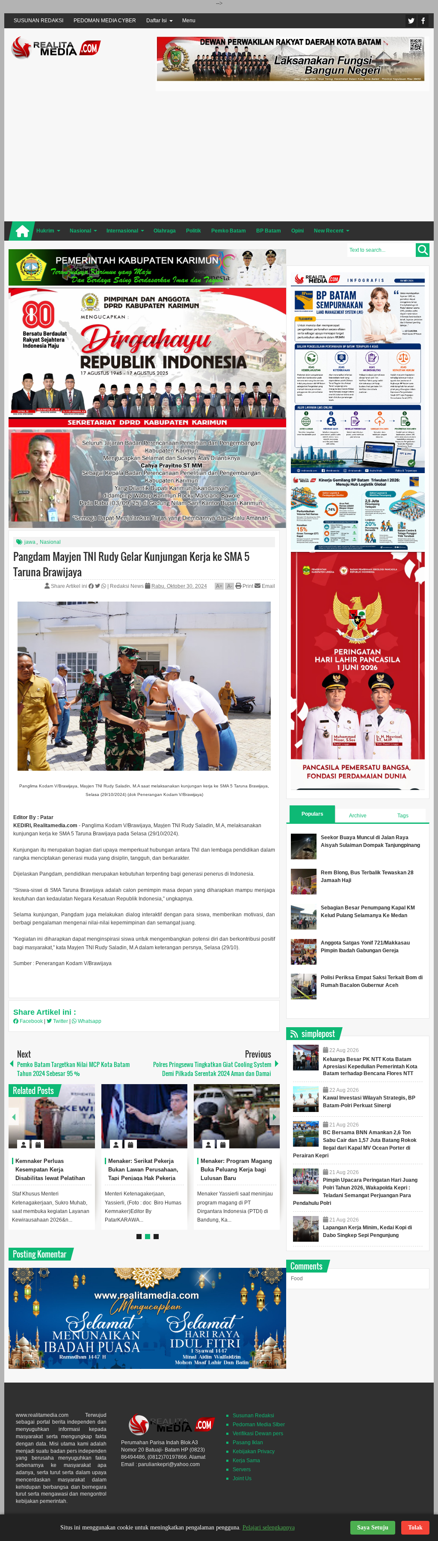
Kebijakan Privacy (254, 1452)
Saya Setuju (372, 1527)
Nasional (50, 542)
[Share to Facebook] (63, 1123)
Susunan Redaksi (253, 1416)
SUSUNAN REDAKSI (38, 21)
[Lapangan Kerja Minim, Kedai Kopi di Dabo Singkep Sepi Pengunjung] (306, 1229)
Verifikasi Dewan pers (258, 1434)
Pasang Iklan (248, 1443)
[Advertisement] (292, 155)
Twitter (411, 21)
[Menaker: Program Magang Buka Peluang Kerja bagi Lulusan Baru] (237, 1116)
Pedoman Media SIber (259, 1425)
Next (274, 1116)
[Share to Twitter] (74, 1123)
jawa (30, 542)
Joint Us (242, 1478)
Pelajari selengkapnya (269, 1527)
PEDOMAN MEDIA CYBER (105, 21)
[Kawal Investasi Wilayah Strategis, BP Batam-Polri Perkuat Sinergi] (306, 1099)
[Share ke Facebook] (92, 586)
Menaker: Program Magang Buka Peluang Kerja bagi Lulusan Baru (236, 1169)
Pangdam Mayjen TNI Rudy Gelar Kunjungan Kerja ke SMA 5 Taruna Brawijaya (131, 563)
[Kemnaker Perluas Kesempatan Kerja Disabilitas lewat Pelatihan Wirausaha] (52, 1116)
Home (21, 231)
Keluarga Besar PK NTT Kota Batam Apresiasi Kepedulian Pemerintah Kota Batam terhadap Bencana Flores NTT (370, 1066)
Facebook (423, 21)
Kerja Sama (246, 1461)
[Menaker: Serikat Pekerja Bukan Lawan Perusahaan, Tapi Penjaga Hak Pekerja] (144, 1116)
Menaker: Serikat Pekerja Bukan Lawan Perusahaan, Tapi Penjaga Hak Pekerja (143, 1169)
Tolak (415, 1527)
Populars (312, 814)
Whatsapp (89, 1021)
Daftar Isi (156, 21)
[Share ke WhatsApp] (104, 586)
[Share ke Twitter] (98, 586)
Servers (242, 1469)
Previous (14, 1116)
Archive (358, 816)
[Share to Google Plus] (85, 1123)
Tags (402, 816)
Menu (188, 21)
